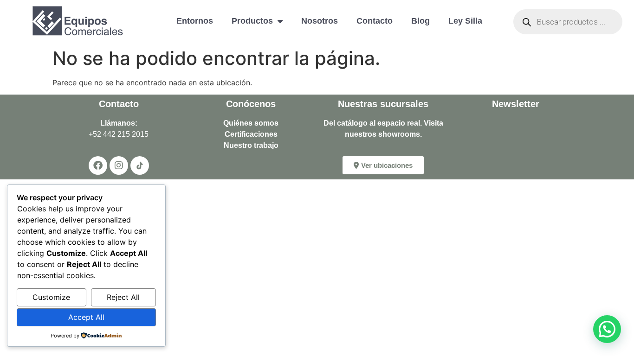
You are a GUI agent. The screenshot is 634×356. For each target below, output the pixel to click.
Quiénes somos (250, 123)
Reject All (123, 297)
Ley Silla (465, 20)
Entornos (194, 20)
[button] (607, 329)
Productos (252, 20)
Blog (420, 20)
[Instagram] (119, 165)
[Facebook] (98, 165)
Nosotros (319, 20)
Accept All (86, 317)
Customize (51, 297)
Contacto (374, 20)
